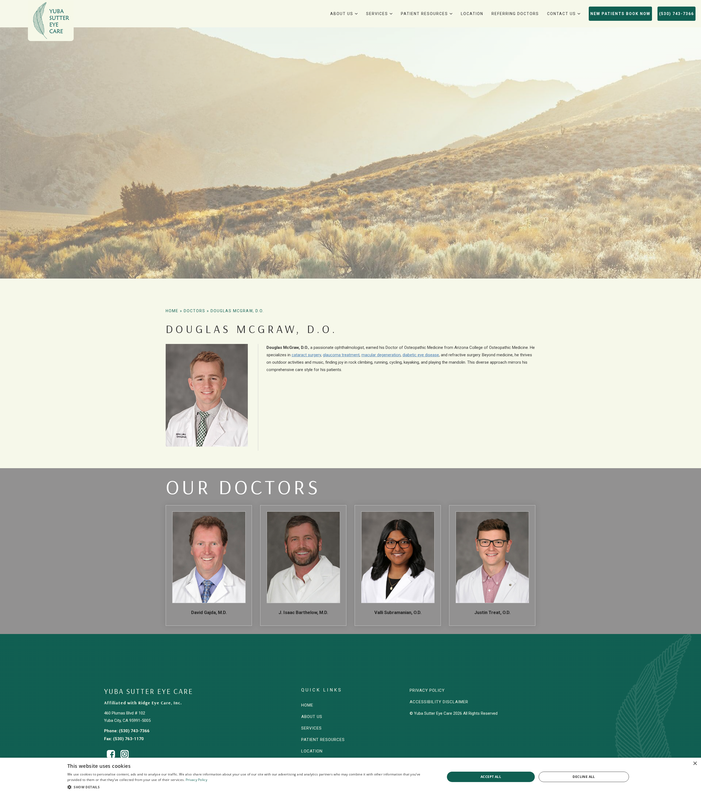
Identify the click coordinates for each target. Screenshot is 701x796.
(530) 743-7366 (676, 13)
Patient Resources (424, 13)
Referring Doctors (515, 13)
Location (472, 13)
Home (172, 311)
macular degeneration (381, 354)
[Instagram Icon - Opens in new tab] (124, 754)
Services (377, 13)
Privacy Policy (427, 690)
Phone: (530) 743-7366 (127, 730)
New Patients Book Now (620, 13)
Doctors (194, 311)
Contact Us (561, 13)
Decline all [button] (584, 776)
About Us (341, 13)
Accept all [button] (491, 776)
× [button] (695, 764)
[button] (250, 787)
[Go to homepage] (51, 20)
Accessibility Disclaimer (439, 701)
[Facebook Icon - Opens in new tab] (111, 754)
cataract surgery (306, 354)
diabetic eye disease (421, 354)
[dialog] (350, 777)
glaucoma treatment (341, 354)
